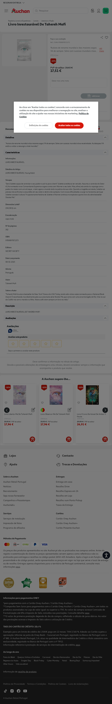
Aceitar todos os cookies (69, 125)
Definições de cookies (38, 125)
